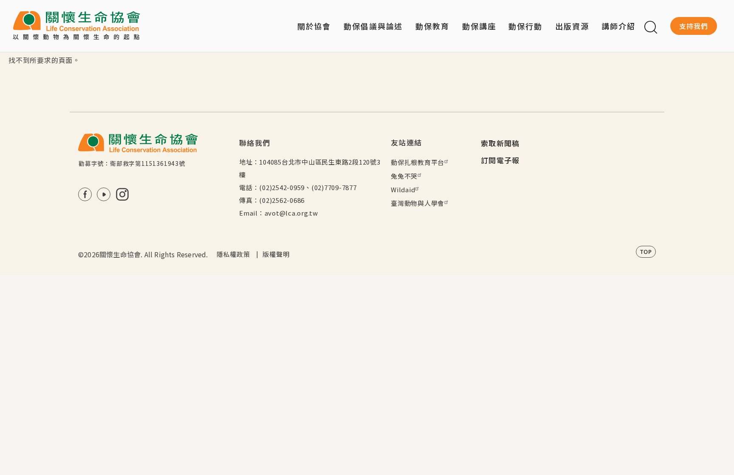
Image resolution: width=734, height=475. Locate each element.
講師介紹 (618, 25)
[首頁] (76, 26)
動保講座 (479, 25)
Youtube (103, 194)
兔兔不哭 (404, 175)
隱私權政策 (233, 254)
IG (122, 194)
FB (85, 194)
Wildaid (403, 189)
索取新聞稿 (500, 143)
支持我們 (693, 26)
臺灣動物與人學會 (417, 203)
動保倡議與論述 (373, 25)
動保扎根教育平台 (417, 162)
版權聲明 (276, 254)
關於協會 (314, 25)
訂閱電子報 (500, 160)
